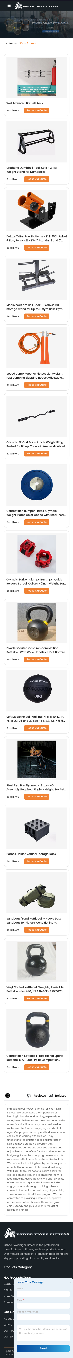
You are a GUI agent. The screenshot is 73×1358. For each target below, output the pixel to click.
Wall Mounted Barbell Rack (24, 103)
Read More (12, 110)
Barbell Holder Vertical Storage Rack (31, 854)
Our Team (10, 1331)
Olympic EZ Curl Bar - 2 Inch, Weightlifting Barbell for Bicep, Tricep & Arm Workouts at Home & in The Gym (35, 446)
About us (10, 1319)
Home (13, 43)
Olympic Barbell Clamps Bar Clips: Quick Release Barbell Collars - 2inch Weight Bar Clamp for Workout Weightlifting (35, 583)
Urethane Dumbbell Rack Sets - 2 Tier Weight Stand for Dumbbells (31, 170)
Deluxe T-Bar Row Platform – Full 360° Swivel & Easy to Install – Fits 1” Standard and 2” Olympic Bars (36, 240)
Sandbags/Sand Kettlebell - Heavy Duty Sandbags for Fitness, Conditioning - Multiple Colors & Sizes (33, 922)
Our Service (11, 1336)
